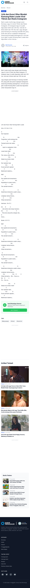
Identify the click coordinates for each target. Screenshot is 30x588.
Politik (2, 542)
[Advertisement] (15, 107)
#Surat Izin (19, 321)
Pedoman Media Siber (6, 566)
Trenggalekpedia (5, 547)
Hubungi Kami (4, 559)
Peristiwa (3, 540)
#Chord (12, 321)
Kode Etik (3, 564)
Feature (3, 544)
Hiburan (8, 7)
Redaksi (3, 561)
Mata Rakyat (4, 549)
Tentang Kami (4, 557)
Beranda (3, 7)
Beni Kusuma (9, 45)
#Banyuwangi (5, 321)
